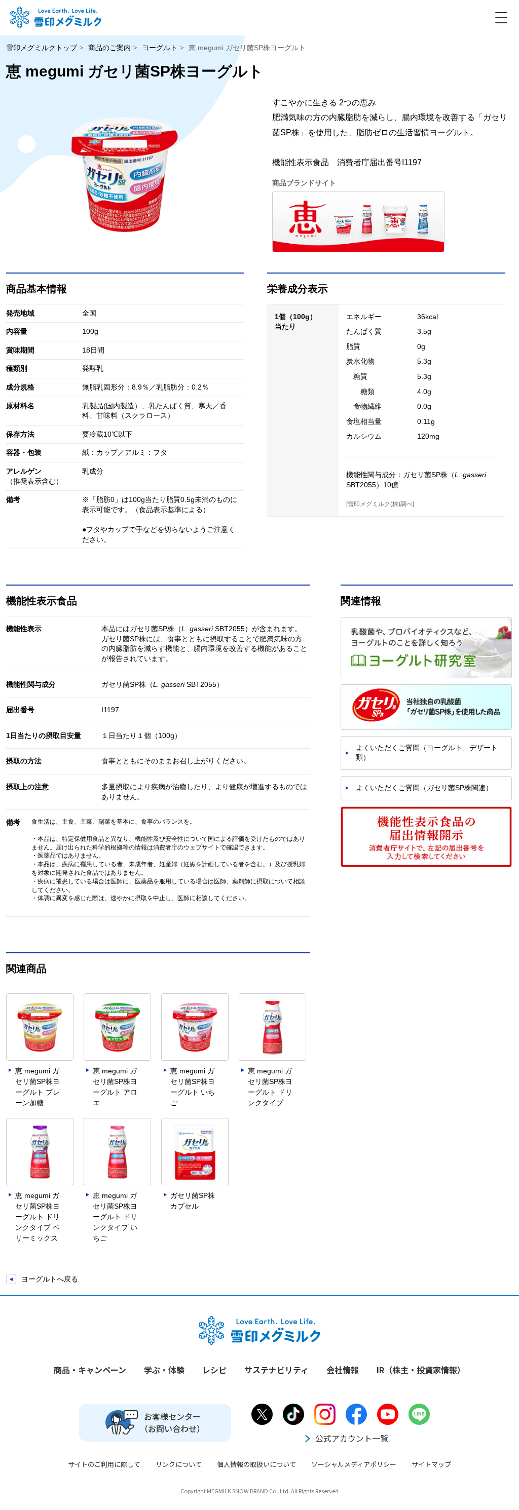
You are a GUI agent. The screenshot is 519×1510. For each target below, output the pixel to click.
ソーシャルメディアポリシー (353, 1464)
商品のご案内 (109, 48)
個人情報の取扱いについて (256, 1464)
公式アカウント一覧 (351, 1438)
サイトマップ (431, 1464)
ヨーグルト (159, 48)
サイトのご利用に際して (104, 1464)
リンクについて (179, 1464)
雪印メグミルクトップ (41, 48)
